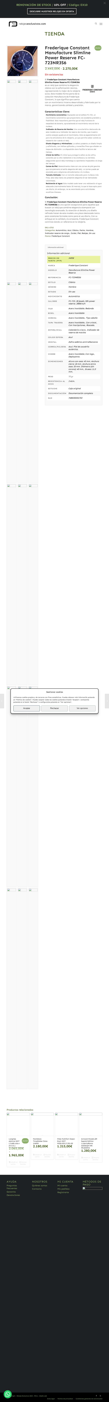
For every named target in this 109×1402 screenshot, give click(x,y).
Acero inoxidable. (76, 318)
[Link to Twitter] (100, 1396)
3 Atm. (71, 381)
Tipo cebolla (91, 318)
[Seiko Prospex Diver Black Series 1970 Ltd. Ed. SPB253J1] (107, 701)
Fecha (82, 230)
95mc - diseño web (40, 1396)
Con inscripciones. (76, 325)
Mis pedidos (63, 1189)
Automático (61, 230)
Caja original (74, 388)
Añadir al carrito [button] (14, 1163)
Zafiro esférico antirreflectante (83, 342)
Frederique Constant (61, 236)
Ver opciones (82, 708)
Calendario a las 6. (77, 330)
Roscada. (90, 325)
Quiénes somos (39, 1185)
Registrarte (63, 1192)
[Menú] (101, 24)
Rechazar (54, 708)
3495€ (71, 258)
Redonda (89, 308)
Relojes (85, 233)
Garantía (11, 1192)
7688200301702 (75, 398)
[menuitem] (51, 1398)
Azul (69, 230)
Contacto (37, 1189)
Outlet (73, 233)
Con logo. (89, 354)
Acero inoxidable (76, 308)
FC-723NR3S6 (74, 277)
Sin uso (92, 233)
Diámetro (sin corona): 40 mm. (81, 367)
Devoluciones (13, 1195)
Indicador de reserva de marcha (83, 331)
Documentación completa (80, 393)
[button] (104, 3)
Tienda (54, 34)
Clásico (75, 230)
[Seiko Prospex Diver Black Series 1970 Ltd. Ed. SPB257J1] (2, 701)
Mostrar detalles (23, 1163)
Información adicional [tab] (56, 247)
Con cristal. (91, 322)
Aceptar (26, 708)
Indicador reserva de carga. (57, 233)
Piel (79, 233)
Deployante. (74, 356)
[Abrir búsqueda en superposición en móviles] (96, 24)
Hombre (89, 230)
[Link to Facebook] (96, 1396)
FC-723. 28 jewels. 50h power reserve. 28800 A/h (81, 302)
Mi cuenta (62, 1185)
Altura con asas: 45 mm (79, 361)
